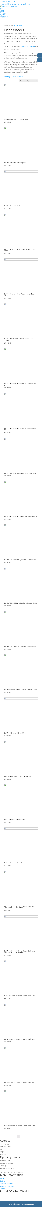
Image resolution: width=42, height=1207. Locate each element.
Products (3, 13)
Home (2, 9)
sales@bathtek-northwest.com (16, 4)
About (2, 10)
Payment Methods (6, 1184)
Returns (2, 1189)
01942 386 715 (8, 1)
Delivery (3, 1181)
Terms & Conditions (7, 1186)
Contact (2, 17)
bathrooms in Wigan (28, 46)
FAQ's (2, 1179)
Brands (2, 14)
